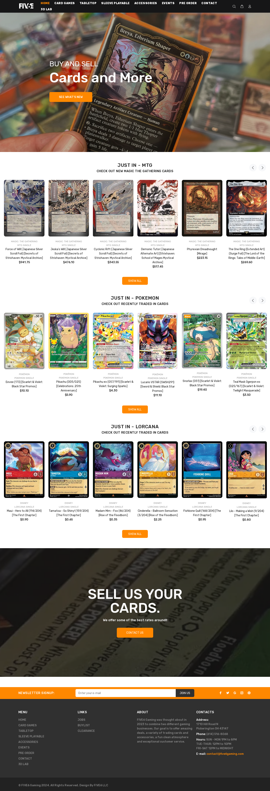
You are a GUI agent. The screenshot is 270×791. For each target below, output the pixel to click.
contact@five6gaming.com (225, 754)
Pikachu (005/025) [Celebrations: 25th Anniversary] (68, 386)
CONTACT (25, 758)
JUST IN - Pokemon (135, 298)
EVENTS (23, 747)
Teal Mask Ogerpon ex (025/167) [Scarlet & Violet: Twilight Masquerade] (246, 386)
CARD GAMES (27, 725)
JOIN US (185, 693)
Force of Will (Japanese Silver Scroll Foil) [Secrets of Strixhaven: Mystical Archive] (24, 254)
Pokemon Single (24, 378)
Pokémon (24, 374)
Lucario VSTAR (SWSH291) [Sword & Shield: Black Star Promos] (158, 387)
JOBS (81, 720)
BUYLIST (84, 725)
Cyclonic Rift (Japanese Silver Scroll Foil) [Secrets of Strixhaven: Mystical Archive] (113, 254)
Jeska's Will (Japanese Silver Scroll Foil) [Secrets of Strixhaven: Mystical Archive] (68, 254)
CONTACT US (134, 632)
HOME (22, 720)
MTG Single (24, 245)
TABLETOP (25, 731)
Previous (253, 167)
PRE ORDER (26, 753)
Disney (24, 503)
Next (262, 167)
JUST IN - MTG (135, 165)
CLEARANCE (86, 731)
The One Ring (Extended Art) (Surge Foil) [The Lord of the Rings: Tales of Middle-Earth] (246, 254)
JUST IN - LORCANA (135, 426)
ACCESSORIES (28, 742)
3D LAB (23, 764)
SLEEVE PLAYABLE (31, 736)
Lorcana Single (24, 506)
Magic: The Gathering (24, 241)
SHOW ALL (135, 281)
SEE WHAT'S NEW (71, 97)
